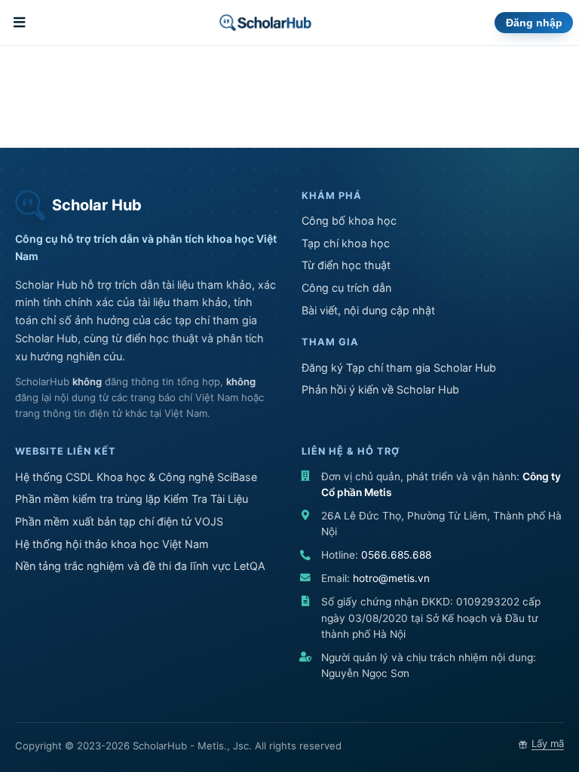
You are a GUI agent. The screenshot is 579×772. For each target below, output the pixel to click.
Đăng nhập (534, 23)
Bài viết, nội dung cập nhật (368, 310)
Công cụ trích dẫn (346, 287)
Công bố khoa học (349, 220)
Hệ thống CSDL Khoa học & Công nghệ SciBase (136, 476)
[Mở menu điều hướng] (21, 23)
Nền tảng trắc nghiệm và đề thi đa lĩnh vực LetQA (140, 565)
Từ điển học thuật (346, 265)
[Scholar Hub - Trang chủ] (265, 23)
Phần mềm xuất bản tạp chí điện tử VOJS (119, 521)
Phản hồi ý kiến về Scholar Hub (380, 389)
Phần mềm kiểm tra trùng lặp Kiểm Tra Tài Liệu (131, 498)
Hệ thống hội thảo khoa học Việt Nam (112, 544)
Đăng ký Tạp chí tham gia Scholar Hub (399, 367)
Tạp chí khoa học (346, 243)
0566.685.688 (396, 555)
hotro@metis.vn (391, 578)
